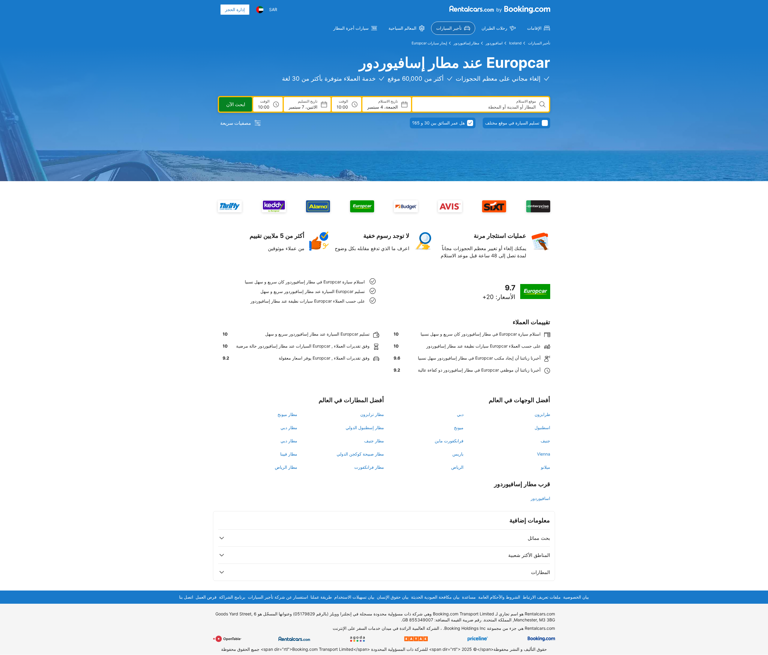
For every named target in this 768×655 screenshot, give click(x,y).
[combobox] (476, 107)
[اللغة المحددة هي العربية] (259, 9)
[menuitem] (538, 28)
